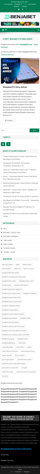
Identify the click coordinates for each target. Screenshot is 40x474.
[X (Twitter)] (18, 9)
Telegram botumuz (7, 54)
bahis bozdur (27, 264)
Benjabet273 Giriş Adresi (15, 87)
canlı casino (20, 347)
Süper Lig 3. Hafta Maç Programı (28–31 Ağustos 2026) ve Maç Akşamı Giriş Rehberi (19, 171)
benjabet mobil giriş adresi (11, 306)
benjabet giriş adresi (21, 285)
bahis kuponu (6, 268)
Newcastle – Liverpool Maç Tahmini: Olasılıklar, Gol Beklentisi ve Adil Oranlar (20, 191)
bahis (5, 228)
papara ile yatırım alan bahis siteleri (14, 363)
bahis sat (17, 268)
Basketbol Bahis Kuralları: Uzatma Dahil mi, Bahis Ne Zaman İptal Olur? (20, 184)
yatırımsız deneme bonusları (26, 372)
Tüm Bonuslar (8, 4)
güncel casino (19, 355)
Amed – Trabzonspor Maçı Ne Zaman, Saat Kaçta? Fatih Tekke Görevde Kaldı (20, 178)
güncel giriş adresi (8, 359)
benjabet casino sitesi (26, 281)
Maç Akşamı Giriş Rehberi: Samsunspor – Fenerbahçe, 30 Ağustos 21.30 (17, 164)
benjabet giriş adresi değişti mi (12, 289)
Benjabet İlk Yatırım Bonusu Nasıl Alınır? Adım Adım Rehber (20, 215)
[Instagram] (22, 9)
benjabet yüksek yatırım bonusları (13, 326)
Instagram (18, 472)
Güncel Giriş (5, 455)
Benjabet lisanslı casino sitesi (11, 301)
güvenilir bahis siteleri (24, 359)
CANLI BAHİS (7, 240)
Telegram (16, 6)
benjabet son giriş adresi (10, 310)
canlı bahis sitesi (7, 347)
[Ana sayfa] (3, 30)
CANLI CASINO (8, 244)
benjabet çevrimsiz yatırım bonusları (14, 330)
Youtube (24, 6)
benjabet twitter (25, 318)
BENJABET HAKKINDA (10, 236)
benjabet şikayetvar (8, 343)
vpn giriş (24, 368)
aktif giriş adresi (7, 264)
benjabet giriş (6, 285)
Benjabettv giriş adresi (9, 318)
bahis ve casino (28, 268)
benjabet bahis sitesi (9, 281)
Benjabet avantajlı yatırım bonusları (14, 277)
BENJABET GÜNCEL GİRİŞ (11, 232)
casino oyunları (7, 355)
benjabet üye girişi (8, 339)
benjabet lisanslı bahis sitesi (11, 297)
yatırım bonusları (7, 372)
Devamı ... (10, 120)
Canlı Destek (32, 4)
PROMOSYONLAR (9, 248)
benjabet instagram (30, 293)
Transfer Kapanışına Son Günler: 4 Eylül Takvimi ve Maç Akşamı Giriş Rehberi (20, 158)
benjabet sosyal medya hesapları (13, 314)
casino (29, 347)
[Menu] (6, 29)
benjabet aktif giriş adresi (10, 273)
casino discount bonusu (10, 351)
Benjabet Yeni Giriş (7, 460)
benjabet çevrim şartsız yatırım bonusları (15, 335)
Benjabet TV (18, 4)
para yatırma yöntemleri (10, 368)
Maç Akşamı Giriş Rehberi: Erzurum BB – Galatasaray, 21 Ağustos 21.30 (21, 201)
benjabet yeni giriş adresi (10, 322)
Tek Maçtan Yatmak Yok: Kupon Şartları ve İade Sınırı (21, 196)
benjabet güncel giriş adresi (11, 293)
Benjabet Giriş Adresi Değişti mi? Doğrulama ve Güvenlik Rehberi (19, 208)
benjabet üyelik (22, 339)
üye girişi (5, 376)
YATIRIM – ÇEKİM (9, 252)
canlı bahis (21, 343)
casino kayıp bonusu (28, 351)
